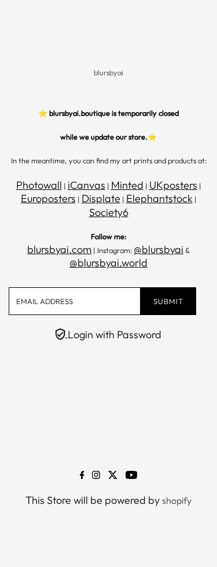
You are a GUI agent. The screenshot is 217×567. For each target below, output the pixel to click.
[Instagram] (96, 475)
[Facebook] (82, 475)
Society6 (108, 212)
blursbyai (108, 72)
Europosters (48, 198)
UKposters (173, 185)
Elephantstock (159, 198)
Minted (127, 185)
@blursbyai (158, 249)
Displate (101, 198)
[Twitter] (112, 475)
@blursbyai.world (108, 262)
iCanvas (86, 185)
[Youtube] (131, 475)
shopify (177, 500)
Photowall (39, 185)
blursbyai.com (59, 249)
